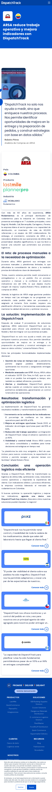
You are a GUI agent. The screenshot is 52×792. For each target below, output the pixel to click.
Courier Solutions (39, 708)
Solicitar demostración (26, 691)
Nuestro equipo (13, 759)
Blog (39, 743)
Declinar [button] (20, 787)
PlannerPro (13, 708)
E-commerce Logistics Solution (39, 718)
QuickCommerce (13, 705)
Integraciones (13, 712)
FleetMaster (39, 723)
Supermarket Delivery (39, 734)
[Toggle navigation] (49, 2)
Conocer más (37, 545)
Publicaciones (39, 747)
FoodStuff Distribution (39, 727)
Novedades (39, 750)
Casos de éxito (13, 743)
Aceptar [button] (31, 787)
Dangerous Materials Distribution (39, 712)
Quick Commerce (39, 730)
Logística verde (13, 747)
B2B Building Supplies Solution (39, 702)
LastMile (13, 701)
